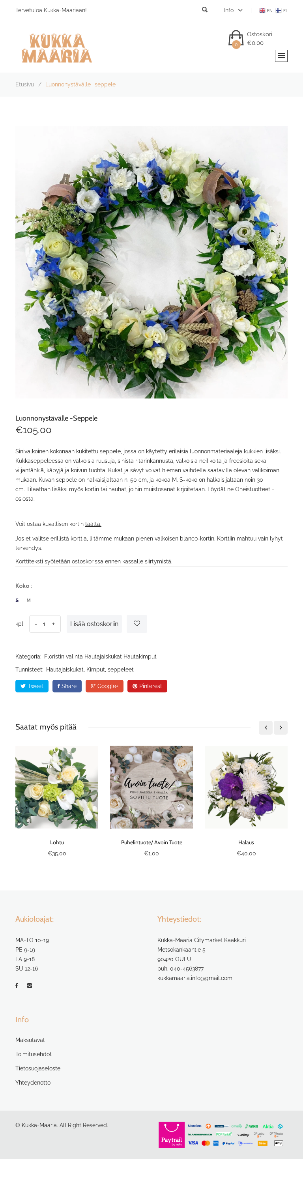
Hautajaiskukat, (65, 669)
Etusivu (24, 84)
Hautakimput (140, 656)
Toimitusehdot (33, 1054)
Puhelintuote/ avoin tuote (151, 842)
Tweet (35, 686)
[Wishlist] (137, 624)
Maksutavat (30, 1040)
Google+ (107, 686)
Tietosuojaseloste (37, 1068)
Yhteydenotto (32, 1082)
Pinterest (150, 686)
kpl (19, 624)
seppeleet (121, 669)
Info (229, 10)
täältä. (93, 524)
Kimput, (96, 669)
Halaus (246, 842)
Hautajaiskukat (103, 656)
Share (69, 686)
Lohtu (57, 842)
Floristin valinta (63, 656)
